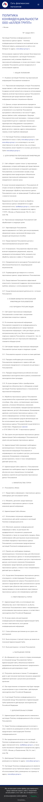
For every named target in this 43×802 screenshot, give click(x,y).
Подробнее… (22, 800)
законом (25, 427)
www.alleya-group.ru (23, 49)
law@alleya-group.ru (22, 206)
